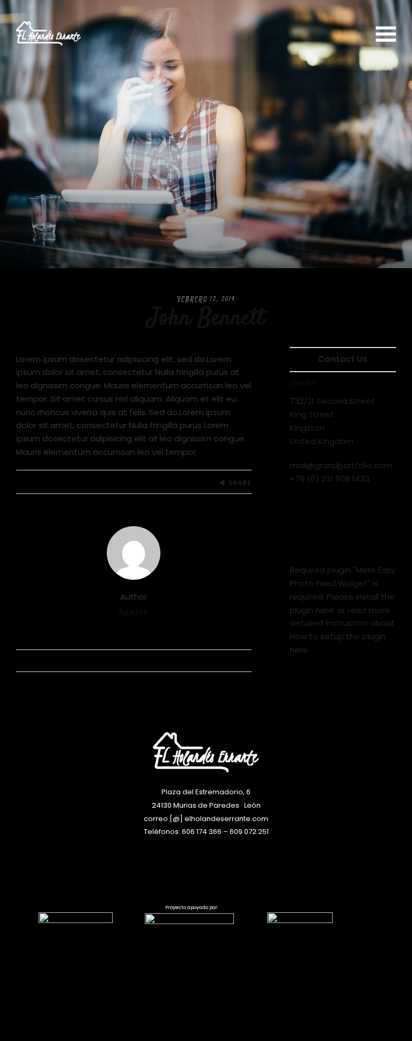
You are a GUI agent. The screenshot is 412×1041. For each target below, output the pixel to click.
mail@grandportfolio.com (341, 465)
